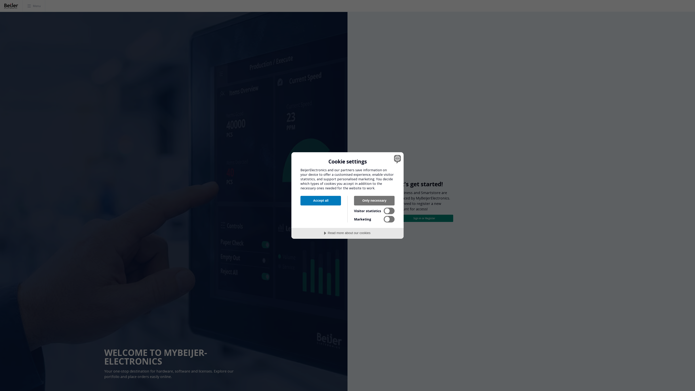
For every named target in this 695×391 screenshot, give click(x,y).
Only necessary (374, 200)
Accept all (320, 200)
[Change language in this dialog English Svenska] (397, 159)
